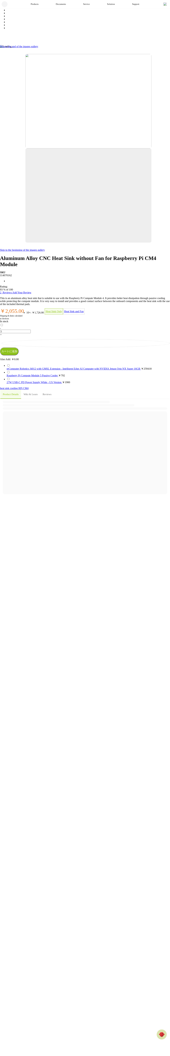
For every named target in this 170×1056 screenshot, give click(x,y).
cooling (14, 388)
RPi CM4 (23, 388)
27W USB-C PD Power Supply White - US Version (34, 382)
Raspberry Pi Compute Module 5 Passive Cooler (32, 375)
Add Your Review (21, 292)
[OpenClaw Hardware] (162, 1034)
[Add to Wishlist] (86, 343)
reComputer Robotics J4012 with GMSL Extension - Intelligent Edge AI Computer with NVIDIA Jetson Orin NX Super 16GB (74, 368)
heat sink (5, 388)
